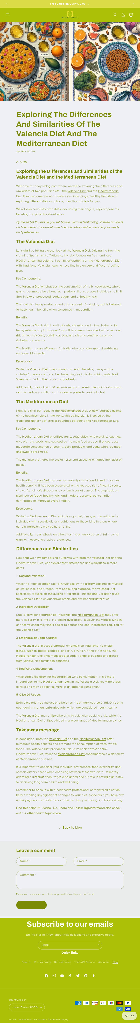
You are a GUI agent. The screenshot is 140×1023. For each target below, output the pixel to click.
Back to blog (72, 827)
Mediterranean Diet (107, 260)
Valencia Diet (77, 191)
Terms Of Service (84, 962)
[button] (7, 15)
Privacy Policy (42, 962)
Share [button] (23, 161)
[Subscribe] (98, 945)
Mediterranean (71, 410)
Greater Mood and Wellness (32, 1020)
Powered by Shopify (58, 1020)
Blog (115, 962)
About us (103, 962)
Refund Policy (62, 962)
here (57, 813)
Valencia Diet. (81, 250)
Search (26, 962)
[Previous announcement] (7, 4)
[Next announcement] (133, 4)
